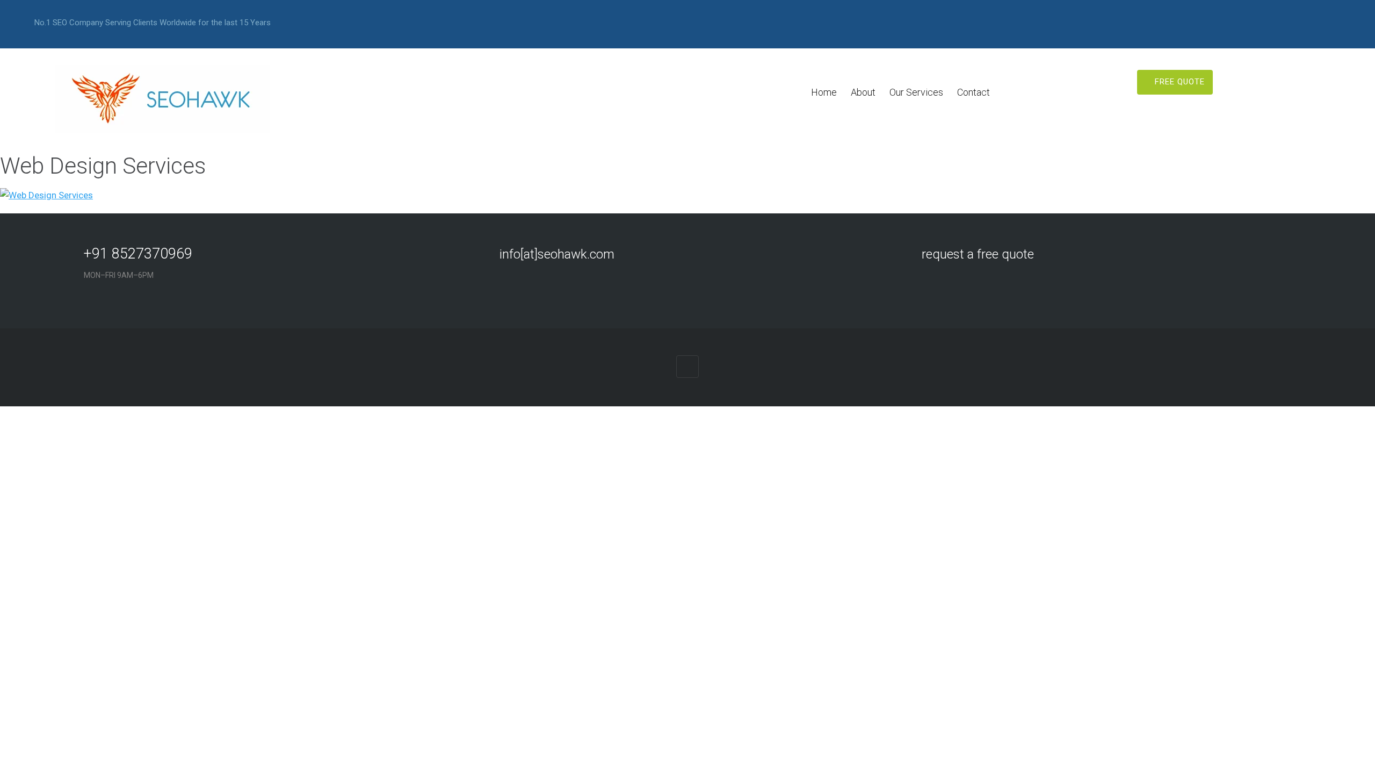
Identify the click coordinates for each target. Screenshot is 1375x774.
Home (824, 92)
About (863, 92)
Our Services (916, 92)
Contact (973, 92)
